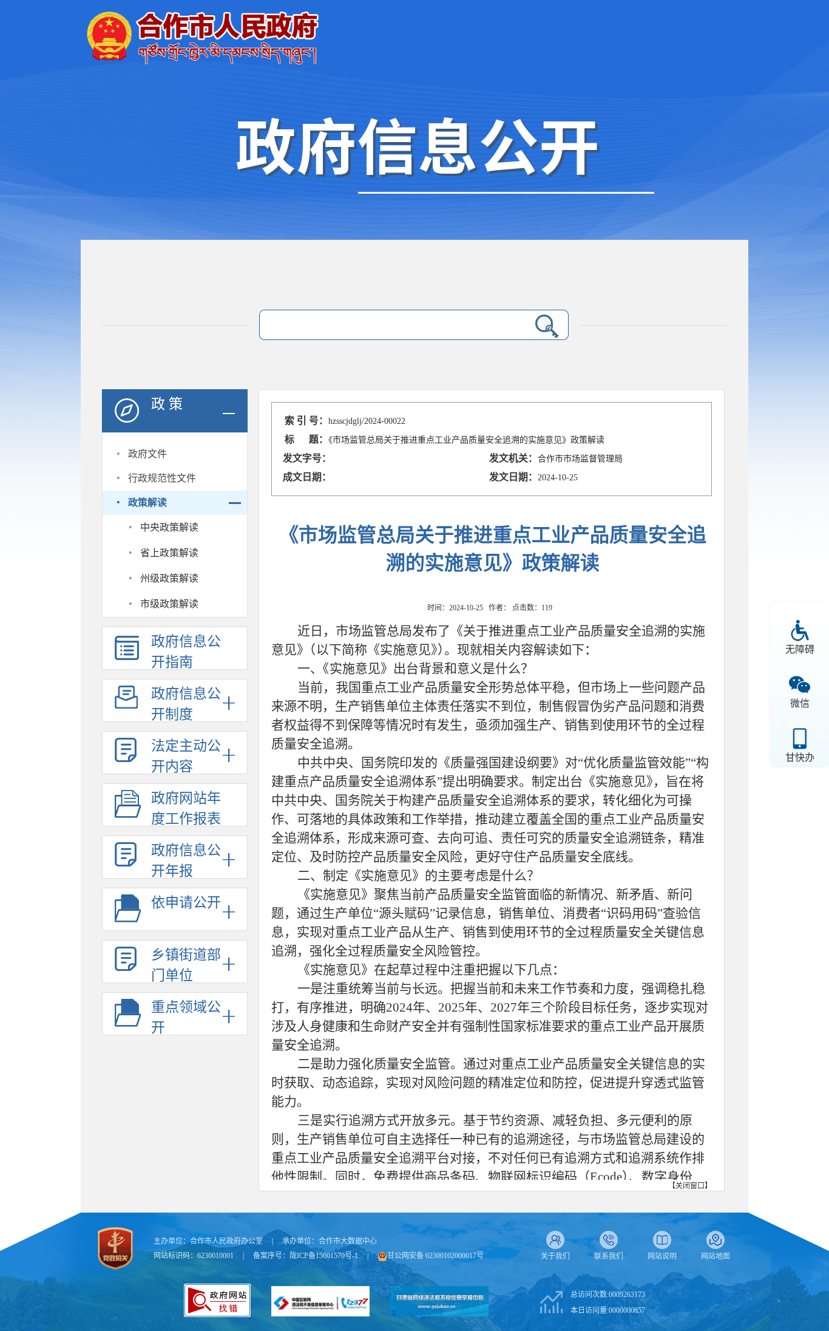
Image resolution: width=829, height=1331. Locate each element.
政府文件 (147, 454)
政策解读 (147, 502)
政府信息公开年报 (186, 861)
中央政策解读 (169, 527)
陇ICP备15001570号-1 (323, 1255)
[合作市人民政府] (202, 33)
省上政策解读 (169, 553)
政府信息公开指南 (186, 652)
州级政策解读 (169, 578)
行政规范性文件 (162, 478)
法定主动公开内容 (186, 756)
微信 (800, 703)
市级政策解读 (169, 604)
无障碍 (799, 649)
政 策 (167, 404)
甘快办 (799, 757)
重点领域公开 (186, 1017)
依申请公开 (186, 902)
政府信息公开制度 (186, 704)
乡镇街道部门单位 (186, 965)
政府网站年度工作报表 (186, 808)
